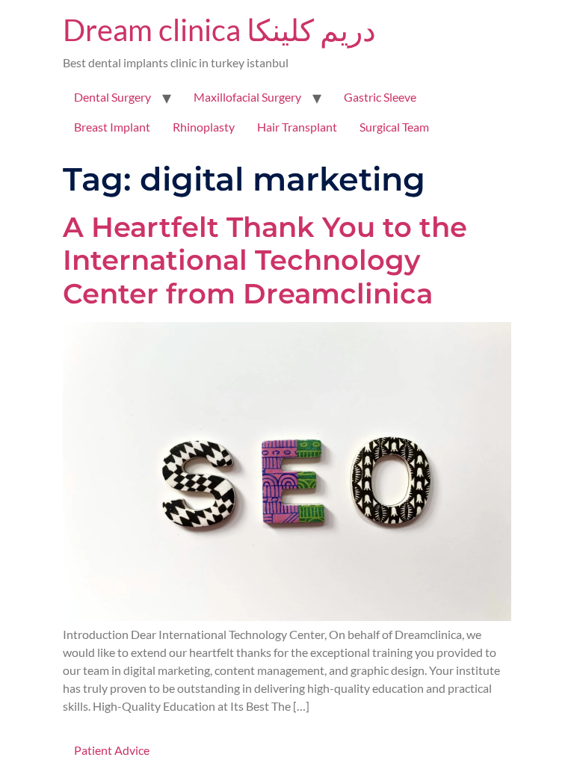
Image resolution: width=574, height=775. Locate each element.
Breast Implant (112, 127)
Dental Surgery (112, 97)
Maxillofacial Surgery (247, 97)
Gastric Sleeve (380, 97)
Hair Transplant (297, 127)
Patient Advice (111, 750)
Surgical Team (394, 127)
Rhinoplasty (204, 127)
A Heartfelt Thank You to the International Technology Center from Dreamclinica (265, 259)
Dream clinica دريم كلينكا (219, 30)
